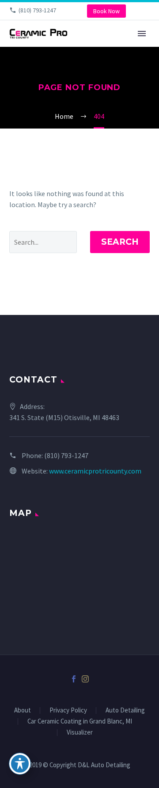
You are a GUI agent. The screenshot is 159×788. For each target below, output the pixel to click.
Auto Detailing (125, 710)
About (22, 710)
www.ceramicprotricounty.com (95, 470)
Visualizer (80, 732)
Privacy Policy (68, 710)
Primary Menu (142, 33)
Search (120, 242)
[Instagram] (85, 678)
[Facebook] (73, 678)
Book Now (106, 11)
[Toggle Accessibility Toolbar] (19, 763)
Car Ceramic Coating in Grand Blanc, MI (79, 721)
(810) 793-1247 (37, 10)
